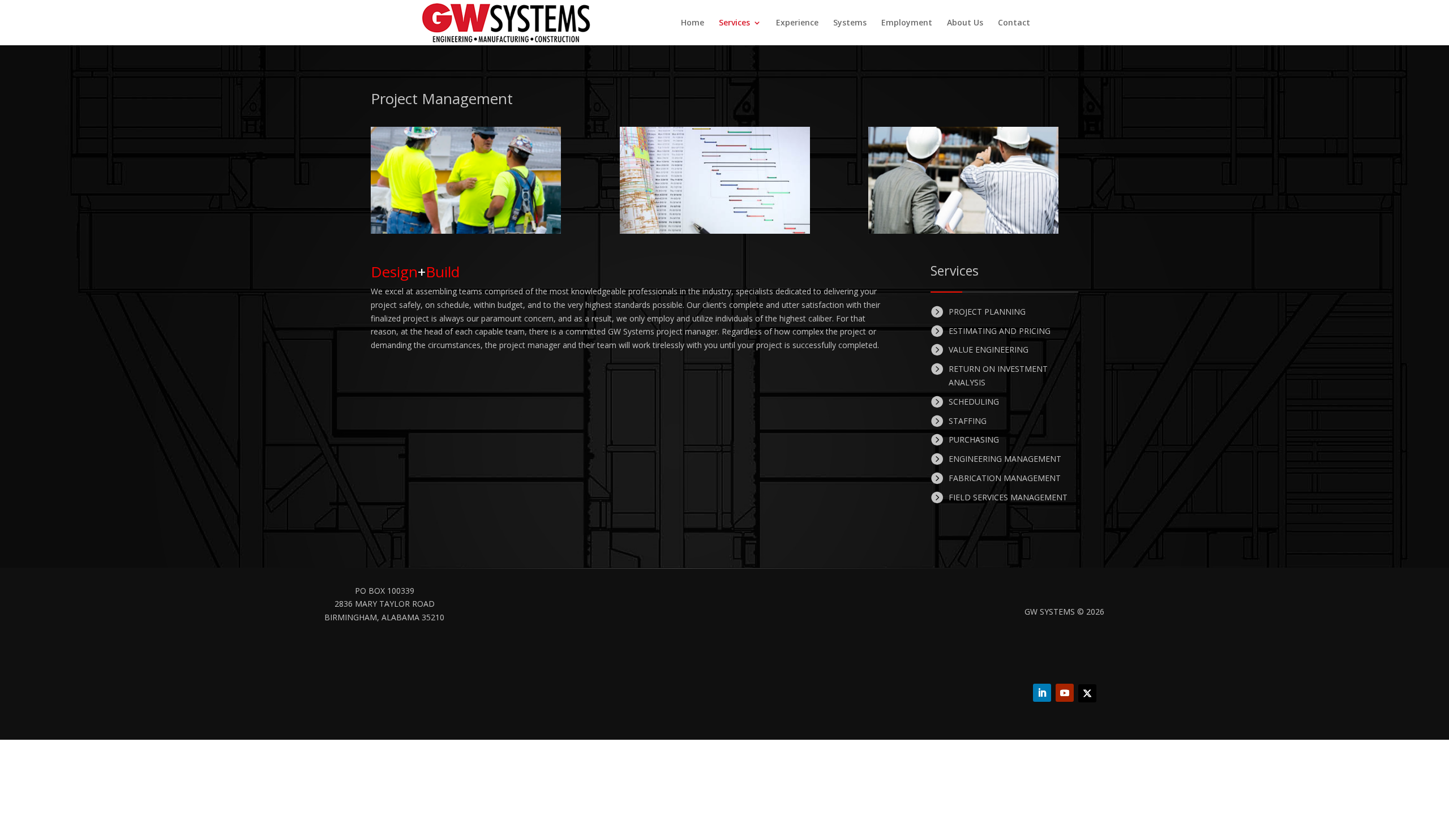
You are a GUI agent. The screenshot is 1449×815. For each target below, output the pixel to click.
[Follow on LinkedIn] (1042, 693)
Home (692, 23)
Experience (797, 23)
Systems (850, 23)
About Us (965, 23)
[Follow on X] (1087, 693)
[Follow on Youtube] (1065, 693)
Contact (1014, 23)
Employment (906, 23)
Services (734, 23)
